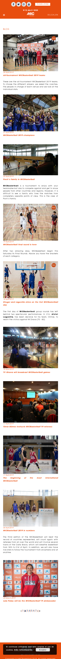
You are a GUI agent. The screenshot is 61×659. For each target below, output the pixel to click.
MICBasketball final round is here (20, 244)
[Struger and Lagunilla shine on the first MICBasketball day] (30, 279)
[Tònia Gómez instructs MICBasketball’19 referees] (30, 402)
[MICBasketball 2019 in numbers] (30, 508)
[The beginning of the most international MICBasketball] (30, 455)
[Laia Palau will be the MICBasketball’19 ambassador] (30, 578)
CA (52, 15)
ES (49, 15)
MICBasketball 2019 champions (18, 135)
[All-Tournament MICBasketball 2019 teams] (30, 52)
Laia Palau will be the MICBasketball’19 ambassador (29, 601)
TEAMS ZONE (43, 4)
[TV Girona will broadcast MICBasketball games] (30, 347)
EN (56, 15)
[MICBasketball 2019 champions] (30, 112)
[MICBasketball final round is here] (30, 222)
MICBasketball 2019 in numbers (19, 530)
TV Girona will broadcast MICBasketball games (26, 372)
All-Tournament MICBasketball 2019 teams (24, 75)
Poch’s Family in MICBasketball (19, 179)
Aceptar (43, 649)
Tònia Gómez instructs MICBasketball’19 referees (27, 427)
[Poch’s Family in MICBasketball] (30, 159)
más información (23, 650)
